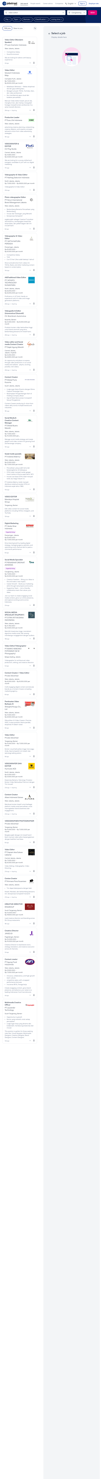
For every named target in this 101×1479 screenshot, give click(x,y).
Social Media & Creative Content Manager (12, 420)
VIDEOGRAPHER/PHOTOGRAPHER (19, 821)
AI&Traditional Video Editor (15, 277)
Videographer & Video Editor (16, 175)
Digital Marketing (11, 523)
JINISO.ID (9, 933)
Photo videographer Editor (15, 197)
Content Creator (11, 377)
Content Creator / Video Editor (17, 673)
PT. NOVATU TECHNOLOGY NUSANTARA (11, 282)
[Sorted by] (35, 28)
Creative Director (11, 931)
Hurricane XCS (10, 769)
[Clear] (63, 12)
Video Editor (10, 70)
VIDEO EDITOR (11, 497)
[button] (70, 3)
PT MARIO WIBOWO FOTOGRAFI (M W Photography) (13, 651)
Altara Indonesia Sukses (14, 797)
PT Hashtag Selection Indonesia (17, 178)
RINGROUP (9, 907)
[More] (30, 62)
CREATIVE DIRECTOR (14, 904)
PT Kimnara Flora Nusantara (15, 881)
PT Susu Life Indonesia (13, 120)
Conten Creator (11, 878)
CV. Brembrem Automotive (15, 316)
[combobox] (34, 12)
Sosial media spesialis (13, 454)
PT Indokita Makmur (12, 457)
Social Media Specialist (14, 560)
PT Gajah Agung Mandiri (14, 347)
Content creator (11, 959)
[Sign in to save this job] (34, 63)
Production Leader (12, 117)
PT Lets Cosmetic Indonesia (15, 45)
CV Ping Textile (10, 149)
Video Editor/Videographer (15, 646)
